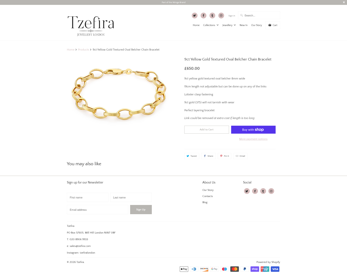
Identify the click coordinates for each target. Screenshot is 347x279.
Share (210, 156)
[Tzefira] (92, 23)
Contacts (207, 196)
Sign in (231, 15)
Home (196, 25)
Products (83, 49)
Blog (204, 202)
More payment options (253, 139)
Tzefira (80, 262)
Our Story (256, 25)
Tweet (193, 156)
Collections (209, 25)
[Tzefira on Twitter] (195, 15)
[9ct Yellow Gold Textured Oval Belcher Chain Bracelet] (119, 93)
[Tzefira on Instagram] (221, 15)
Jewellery (227, 25)
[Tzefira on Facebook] (203, 15)
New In (244, 25)
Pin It (226, 156)
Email (242, 156)
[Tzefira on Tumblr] (212, 15)
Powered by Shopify (268, 262)
